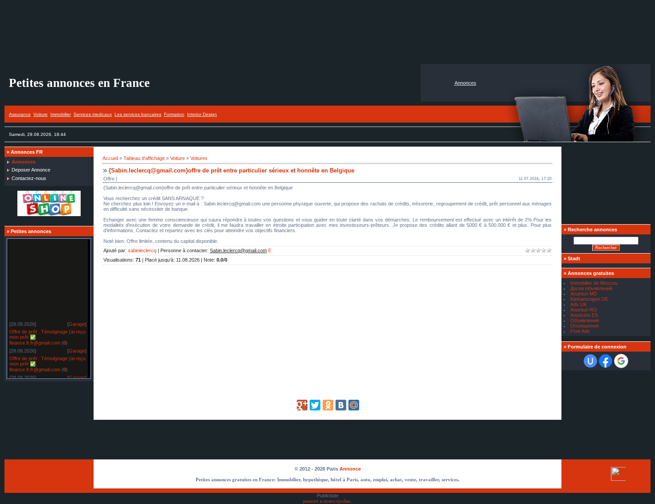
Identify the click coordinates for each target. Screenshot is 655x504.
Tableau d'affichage (144, 158)
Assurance (20, 114)
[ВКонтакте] (341, 405)
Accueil (110, 158)
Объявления (584, 320)
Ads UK (578, 304)
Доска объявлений (591, 288)
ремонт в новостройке (327, 501)
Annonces (465, 83)
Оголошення (584, 325)
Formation (174, 114)
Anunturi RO (583, 309)
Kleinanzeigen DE (589, 299)
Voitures (199, 158)
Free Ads (580, 331)
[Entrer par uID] (590, 361)
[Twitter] (315, 405)
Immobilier (60, 114)
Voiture (40, 114)
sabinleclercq (142, 250)
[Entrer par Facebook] (605, 361)
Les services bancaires (138, 114)
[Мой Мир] (353, 405)
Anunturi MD (583, 293)
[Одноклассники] (328, 405)
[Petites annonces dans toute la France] (49, 214)
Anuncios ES (584, 315)
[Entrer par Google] (621, 361)
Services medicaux (93, 114)
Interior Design (202, 114)
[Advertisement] (327, 32)
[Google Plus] (302, 405)
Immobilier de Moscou (594, 283)
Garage (77, 322)
